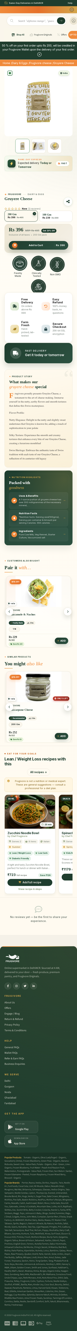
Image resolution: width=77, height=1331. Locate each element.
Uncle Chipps (10, 1277)
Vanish (47, 1254)
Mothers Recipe (38, 1237)
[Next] (68, 611)
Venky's (31, 1196)
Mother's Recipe (53, 1199)
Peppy (45, 1230)
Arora (22, 1216)
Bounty (58, 1284)
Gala (66, 1277)
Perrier (25, 1182)
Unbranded (61, 1193)
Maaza (47, 1220)
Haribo (48, 1240)
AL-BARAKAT (18, 1220)
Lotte (54, 1206)
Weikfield (39, 1233)
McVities (8, 1199)
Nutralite (22, 1226)
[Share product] (68, 201)
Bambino (54, 1250)
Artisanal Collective (13, 1247)
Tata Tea (31, 1226)
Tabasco (8, 1223)
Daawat (8, 1288)
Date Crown (52, 1196)
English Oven (19, 1243)
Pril (59, 1226)
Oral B (35, 1254)
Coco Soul (49, 1284)
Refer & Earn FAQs (14, 1058)
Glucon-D (65, 1233)
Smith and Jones (39, 1267)
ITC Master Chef (58, 1220)
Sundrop (47, 1298)
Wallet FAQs (11, 1053)
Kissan (54, 1288)
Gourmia (16, 1233)
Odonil (55, 1240)
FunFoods (13, 1186)
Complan (41, 1216)
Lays (20, 1277)
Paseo (7, 1254)
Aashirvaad (31, 1203)
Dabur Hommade (58, 1243)
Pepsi (62, 1240)
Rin (19, 1196)
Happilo (54, 1182)
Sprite (16, 1223)
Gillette (13, 1291)
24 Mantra (53, 1247)
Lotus (46, 1250)
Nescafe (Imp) (57, 1186)
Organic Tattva (11, 1240)
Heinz (32, 1260)
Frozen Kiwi (47, 1171)
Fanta (62, 1210)
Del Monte (28, 1247)
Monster (19, 1264)
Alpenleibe (29, 1250)
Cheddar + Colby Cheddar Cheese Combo (34, 709)
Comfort (40, 1301)
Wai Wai (17, 1189)
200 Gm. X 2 (18, 724)
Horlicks (58, 1223)
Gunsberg (14, 1274)
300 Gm (15, 629)
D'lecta (62, 1216)
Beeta (41, 1220)
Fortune (49, 1281)
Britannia (26, 1189)
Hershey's (50, 1264)
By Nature (49, 1223)
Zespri (67, 1254)
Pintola (20, 1237)
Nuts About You (49, 1277)
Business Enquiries (14, 1064)
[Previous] (9, 611)
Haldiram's (63, 1267)
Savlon (25, 1260)
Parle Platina (17, 1250)
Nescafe (15, 1203)
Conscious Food (63, 1274)
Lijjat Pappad (42, 1226)
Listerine (49, 1291)
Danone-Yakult (42, 1294)
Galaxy (62, 1250)
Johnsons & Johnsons (34, 1264)
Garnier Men (52, 1216)
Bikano (7, 1233)
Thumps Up (41, 1193)
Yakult (53, 1301)
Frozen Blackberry (31, 1161)
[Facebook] (7, 986)
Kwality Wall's (10, 1271)
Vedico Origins (58, 1189)
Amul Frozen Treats (33, 1298)
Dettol (66, 1284)
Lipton (32, 1193)
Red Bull (62, 1247)
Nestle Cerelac (21, 1193)
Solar (54, 1254)
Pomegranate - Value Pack (29, 1171)
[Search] (61, 20)
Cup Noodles (19, 1294)
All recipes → (38, 772)
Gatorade (13, 1206)
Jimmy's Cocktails (27, 1206)
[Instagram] (16, 986)
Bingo (45, 1213)
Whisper (27, 1257)
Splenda (31, 1294)
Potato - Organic (44, 1164)
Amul (51, 1257)
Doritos (45, 1182)
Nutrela (38, 1250)
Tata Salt (8, 1230)
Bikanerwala (63, 1301)
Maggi (16, 1213)
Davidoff (31, 1301)
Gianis (14, 1226)
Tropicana (16, 1260)
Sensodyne (18, 1230)
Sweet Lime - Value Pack (24, 1164)
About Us (9, 1002)
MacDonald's (36, 1274)
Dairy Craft (64, 1230)
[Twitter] (25, 986)
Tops (22, 1213)
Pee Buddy (9, 1257)
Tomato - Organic (32, 1157)
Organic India (53, 1271)
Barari (21, 1271)
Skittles (7, 1210)
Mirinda (54, 1294)
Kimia (36, 1271)
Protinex (8, 1243)
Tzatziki (14, 615)
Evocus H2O (10, 1237)
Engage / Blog (12, 1014)
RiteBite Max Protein (14, 1298)
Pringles (53, 1226)
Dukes (58, 1257)
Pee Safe (17, 1199)
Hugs (24, 1196)
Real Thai (29, 1230)
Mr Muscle (39, 1186)
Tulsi (32, 1233)
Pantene (27, 1288)
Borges (43, 1271)
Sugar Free (41, 1196)
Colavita (46, 1210)
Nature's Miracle (35, 1223)
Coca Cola (23, 1186)
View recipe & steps (30, 888)
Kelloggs (8, 1294)
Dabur (47, 1186)
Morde (7, 1226)
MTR (68, 1210)
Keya (12, 1264)
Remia (7, 1305)
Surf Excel (55, 1233)
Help (70, 3)
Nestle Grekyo (60, 1281)
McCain (37, 1230)
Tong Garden (41, 1260)
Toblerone (63, 1288)
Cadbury (66, 1226)
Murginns (8, 1189)
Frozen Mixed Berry (56, 1174)
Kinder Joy (38, 1284)
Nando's (55, 1210)
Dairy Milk (24, 1274)
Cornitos (8, 1301)
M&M (6, 1267)
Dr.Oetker (62, 1294)
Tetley (16, 1281)
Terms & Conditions (15, 1030)
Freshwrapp (17, 1305)
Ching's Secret (40, 1247)
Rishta (7, 1250)
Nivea (47, 1233)
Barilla (24, 1284)
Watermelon (10, 1171)
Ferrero (30, 1243)
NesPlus (41, 1199)
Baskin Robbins (29, 1199)
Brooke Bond (10, 1196)
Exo (14, 1210)
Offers (7, 1008)
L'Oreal (7, 1216)
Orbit (60, 1277)
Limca (34, 1288)
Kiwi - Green (58, 1164)
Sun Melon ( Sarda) (63, 1171)
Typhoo (40, 1281)
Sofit (47, 1301)
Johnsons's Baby (33, 1213)
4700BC (16, 1284)
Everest (51, 1193)
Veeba (38, 1182)
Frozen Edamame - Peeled (16, 1174)
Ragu (67, 1213)
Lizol (31, 1186)
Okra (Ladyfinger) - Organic (53, 1157)
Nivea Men (39, 1291)
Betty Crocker (35, 1210)
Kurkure (25, 1233)
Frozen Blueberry (21, 1167)
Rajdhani (67, 1206)
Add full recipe (32, 882)
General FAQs (11, 1047)
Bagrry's (23, 1223)
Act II (60, 1206)
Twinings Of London (62, 1298)
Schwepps (37, 1189)
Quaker (27, 1254)
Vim (56, 1291)
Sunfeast (52, 1267)
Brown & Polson (26, 1240)
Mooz (47, 1203)
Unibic (60, 1254)
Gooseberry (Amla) (13, 1161)
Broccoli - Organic (12, 1178)
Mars (30, 1284)
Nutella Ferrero (42, 1243)
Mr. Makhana (49, 1274)
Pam (46, 1257)
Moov (69, 1250)
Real (6, 1291)
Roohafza (53, 1230)
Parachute (17, 1288)
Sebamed (39, 1240)
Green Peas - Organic (50, 1161)
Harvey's (66, 1264)
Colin (33, 1281)
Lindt (34, 1257)
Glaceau (46, 1189)
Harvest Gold (44, 1288)
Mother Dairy (31, 1220)
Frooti (27, 1237)
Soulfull (8, 1284)
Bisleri (40, 1203)
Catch (22, 1203)
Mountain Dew (44, 1206)
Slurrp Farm (52, 1237)
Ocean (62, 1291)
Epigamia (63, 1237)
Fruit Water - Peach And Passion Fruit (47, 1167)
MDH (58, 1264)
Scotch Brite (22, 1210)
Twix (61, 1182)
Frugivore (25, 1281)
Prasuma (8, 1281)
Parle (41, 1254)
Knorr (40, 1257)
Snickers (8, 1213)
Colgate (15, 1216)
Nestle (23, 1301)
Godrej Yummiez (56, 1213)
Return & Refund (13, 1019)
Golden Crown (24, 1267)
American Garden (25, 1291)
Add (63, 641)
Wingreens (64, 1196)
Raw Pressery (17, 1254)
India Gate (55, 1203)
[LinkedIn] (33, 986)
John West (31, 1216)
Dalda (16, 1301)
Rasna (32, 1182)
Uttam (13, 1267)
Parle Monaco (29, 1277)
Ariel (39, 1277)
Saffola (19, 1257)
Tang (50, 1260)
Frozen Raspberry (38, 1174)
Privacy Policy (12, 1025)
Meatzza (29, 1271)
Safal (65, 1223)
